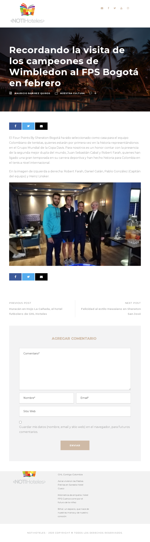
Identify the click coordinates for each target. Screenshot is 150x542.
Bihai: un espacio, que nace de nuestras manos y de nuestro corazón (73, 513)
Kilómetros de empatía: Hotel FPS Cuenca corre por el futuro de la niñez (73, 499)
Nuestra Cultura (72, 93)
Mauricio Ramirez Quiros (32, 93)
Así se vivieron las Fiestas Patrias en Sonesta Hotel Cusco (70, 485)
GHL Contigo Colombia (70, 474)
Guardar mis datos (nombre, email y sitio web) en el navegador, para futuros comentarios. (74, 429)
